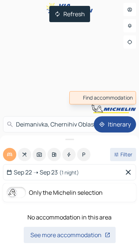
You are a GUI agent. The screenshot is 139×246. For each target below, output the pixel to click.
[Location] (129, 42)
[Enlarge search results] (69, 139)
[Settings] (129, 25)
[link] (102, 97)
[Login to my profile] (129, 9)
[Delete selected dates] (130, 172)
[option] (9, 154)
